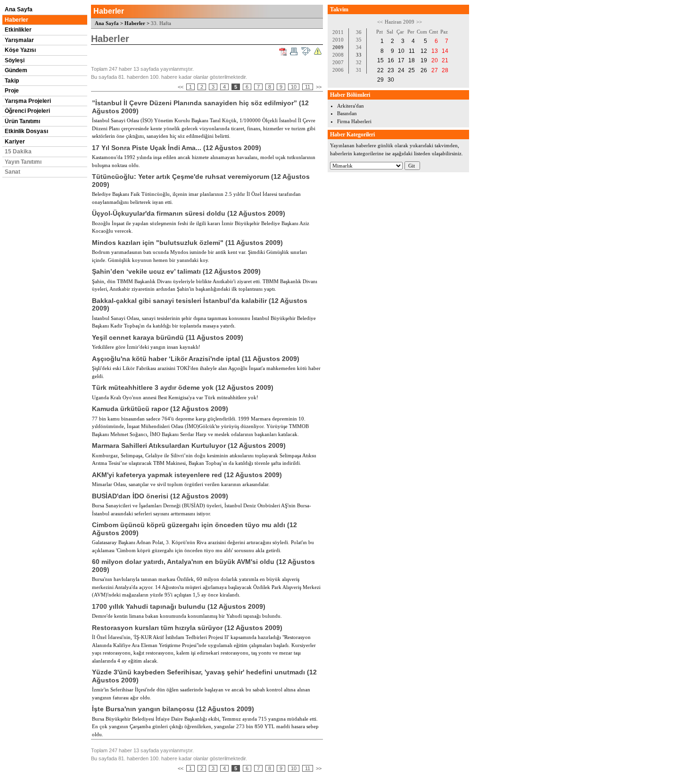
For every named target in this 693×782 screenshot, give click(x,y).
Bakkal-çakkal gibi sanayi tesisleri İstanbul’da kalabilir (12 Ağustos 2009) (199, 304)
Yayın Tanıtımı (23, 162)
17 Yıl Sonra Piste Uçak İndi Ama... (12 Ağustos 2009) (176, 147)
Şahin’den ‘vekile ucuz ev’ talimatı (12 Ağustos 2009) (176, 271)
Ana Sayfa (19, 9)
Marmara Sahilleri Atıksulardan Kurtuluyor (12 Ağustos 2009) (189, 445)
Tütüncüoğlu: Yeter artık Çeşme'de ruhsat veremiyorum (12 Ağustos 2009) (201, 180)
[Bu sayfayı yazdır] (293, 51)
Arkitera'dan (350, 106)
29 (380, 79)
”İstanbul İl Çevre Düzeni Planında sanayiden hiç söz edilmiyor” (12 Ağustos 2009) (200, 107)
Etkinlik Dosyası (26, 131)
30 (391, 79)
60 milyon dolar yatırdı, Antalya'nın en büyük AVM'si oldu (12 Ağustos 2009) (203, 565)
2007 (338, 62)
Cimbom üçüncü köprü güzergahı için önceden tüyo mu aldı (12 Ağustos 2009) (194, 529)
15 (380, 60)
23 (391, 70)
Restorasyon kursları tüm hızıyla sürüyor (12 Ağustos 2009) (187, 627)
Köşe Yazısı (20, 50)
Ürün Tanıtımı (22, 121)
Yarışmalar (19, 40)
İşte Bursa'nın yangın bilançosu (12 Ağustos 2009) (173, 709)
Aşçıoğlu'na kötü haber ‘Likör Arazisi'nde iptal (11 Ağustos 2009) (195, 358)
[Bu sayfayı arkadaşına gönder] (306, 51)
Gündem (16, 70)
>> (319, 87)
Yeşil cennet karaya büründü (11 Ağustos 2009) (167, 337)
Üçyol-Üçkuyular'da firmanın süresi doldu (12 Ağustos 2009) (188, 213)
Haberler (16, 20)
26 (424, 70)
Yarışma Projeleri (28, 101)
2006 (338, 70)
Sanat (12, 171)
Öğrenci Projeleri (27, 111)
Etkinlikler (18, 29)
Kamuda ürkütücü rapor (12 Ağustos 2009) (160, 408)
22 (380, 70)
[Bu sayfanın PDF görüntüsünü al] (283, 52)
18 (411, 60)
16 (391, 60)
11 (307, 87)
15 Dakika (18, 151)
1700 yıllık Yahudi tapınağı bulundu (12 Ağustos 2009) (178, 606)
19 (424, 60)
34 (359, 47)
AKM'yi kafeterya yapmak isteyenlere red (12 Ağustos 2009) (187, 475)
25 (411, 70)
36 (359, 32)
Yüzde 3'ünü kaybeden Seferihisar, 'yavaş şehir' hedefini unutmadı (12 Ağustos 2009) (204, 676)
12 (424, 51)
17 (401, 60)
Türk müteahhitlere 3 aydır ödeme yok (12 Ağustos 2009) (182, 387)
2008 (338, 55)
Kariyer (15, 141)
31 (359, 70)
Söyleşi (15, 60)
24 (401, 70)
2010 (338, 39)
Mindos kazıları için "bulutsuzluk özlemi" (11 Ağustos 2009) (187, 242)
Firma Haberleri (354, 121)
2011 (338, 32)
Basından (347, 113)
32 (359, 62)
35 (359, 39)
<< (180, 87)
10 (294, 87)
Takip (12, 80)
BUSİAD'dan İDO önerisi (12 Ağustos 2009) (160, 496)
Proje (12, 90)
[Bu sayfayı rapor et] (318, 51)
